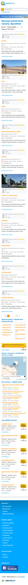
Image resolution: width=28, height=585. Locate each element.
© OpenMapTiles (12, 376)
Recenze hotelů (7, 506)
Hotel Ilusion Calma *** (8, 484)
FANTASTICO (6, 245)
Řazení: (4, 27)
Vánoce (4, 156)
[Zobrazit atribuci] (25, 376)
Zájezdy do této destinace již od (13, 345)
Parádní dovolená (7, 297)
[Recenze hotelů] (7, 3)
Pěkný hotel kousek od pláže (11, 131)
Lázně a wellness (7, 537)
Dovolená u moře (7, 527)
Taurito (4, 41)
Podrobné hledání (6, 12)
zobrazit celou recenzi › (7, 56)
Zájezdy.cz (5, 557)
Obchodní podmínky (8, 513)
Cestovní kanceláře (8, 545)
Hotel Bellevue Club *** (8, 460)
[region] (14, 368)
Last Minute (6, 525)
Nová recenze (6, 508)
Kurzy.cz (5, 554)
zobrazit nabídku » (6, 349)
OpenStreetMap (6, 378)
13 (19, 316)
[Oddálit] (24, 361)
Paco (3, 81)
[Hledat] (2, 9)
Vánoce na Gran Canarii (9, 195)
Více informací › (5, 432)
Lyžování (5, 542)
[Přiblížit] (24, 358)
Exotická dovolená (8, 530)
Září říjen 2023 (6, 272)
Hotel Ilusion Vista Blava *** (10, 448)
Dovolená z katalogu (8, 523)
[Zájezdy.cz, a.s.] (9, 580)
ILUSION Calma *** (7, 424)
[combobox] (15, 9)
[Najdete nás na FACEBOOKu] (10, 568)
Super (4, 106)
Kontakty (5, 511)
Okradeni (5, 220)
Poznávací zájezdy (8, 532)
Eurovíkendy (6, 535)
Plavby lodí (6, 540)
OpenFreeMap (6, 376)
